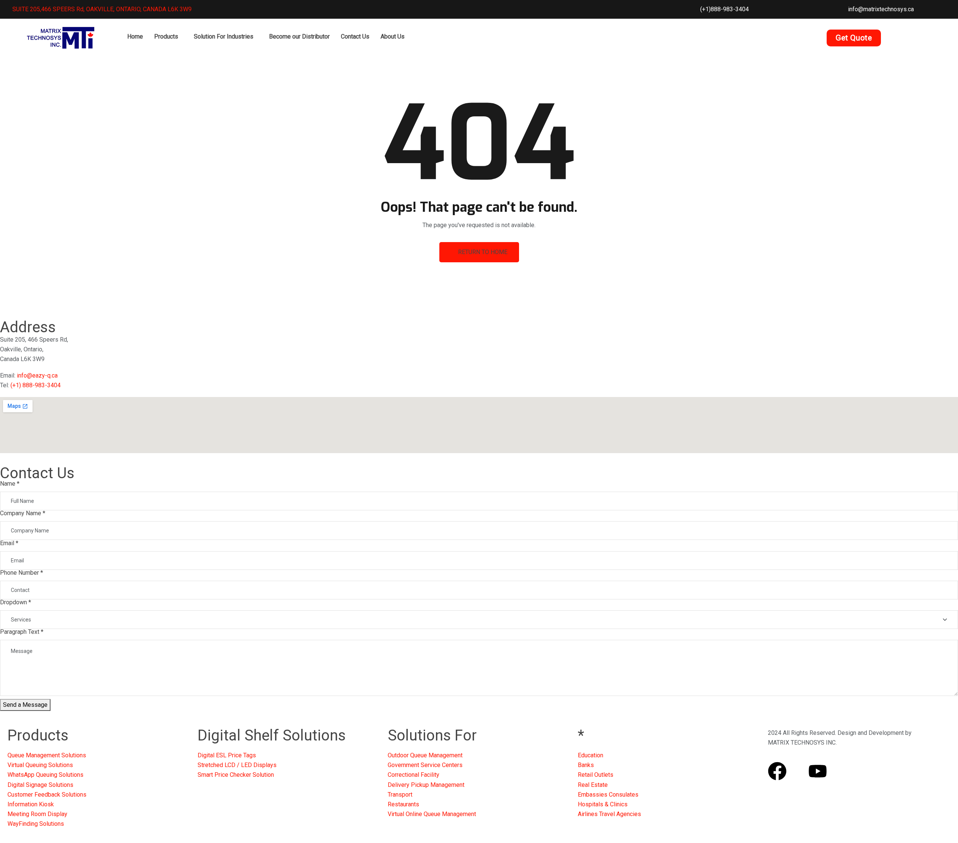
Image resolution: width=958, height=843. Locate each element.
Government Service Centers (425, 765)
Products (166, 36)
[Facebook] (777, 771)
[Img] (797, 771)
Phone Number (21, 572)
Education (590, 755)
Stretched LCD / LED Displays (237, 765)
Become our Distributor (299, 36)
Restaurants (403, 804)
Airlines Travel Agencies (609, 814)
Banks (586, 765)
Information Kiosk (30, 804)
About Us (393, 36)
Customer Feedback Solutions (46, 794)
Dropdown (15, 602)
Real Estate (593, 784)
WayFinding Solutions (35, 823)
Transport (400, 794)
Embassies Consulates (608, 794)
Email (9, 543)
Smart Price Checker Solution (236, 774)
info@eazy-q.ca (37, 375)
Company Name (22, 513)
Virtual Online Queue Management (432, 814)
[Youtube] (817, 771)
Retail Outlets (595, 774)
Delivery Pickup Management (426, 784)
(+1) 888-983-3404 (35, 385)
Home (135, 36)
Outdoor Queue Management (425, 755)
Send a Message (25, 704)
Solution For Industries (223, 36)
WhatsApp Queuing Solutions (45, 774)
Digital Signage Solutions (40, 784)
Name (9, 483)
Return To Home (482, 252)
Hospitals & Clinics (603, 804)
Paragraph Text (21, 631)
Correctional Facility (413, 774)
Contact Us (355, 36)
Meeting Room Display (37, 814)
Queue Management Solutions (46, 755)
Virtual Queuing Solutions (40, 765)
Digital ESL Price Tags (227, 755)
